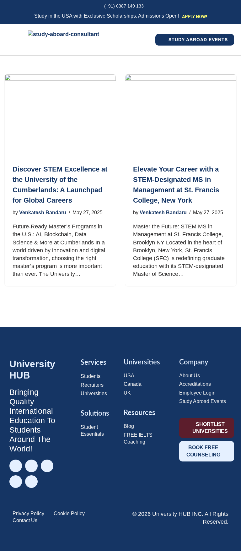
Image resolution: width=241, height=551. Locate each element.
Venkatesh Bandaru (42, 212)
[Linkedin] (47, 466)
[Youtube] (31, 481)
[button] (152, 39)
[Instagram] (31, 466)
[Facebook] (15, 466)
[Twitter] (15, 481)
